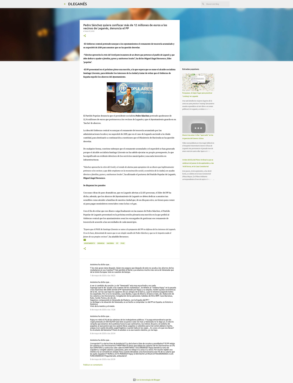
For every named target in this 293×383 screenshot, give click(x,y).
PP (117, 243)
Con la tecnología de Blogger (148, 380)
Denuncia (101, 243)
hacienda (110, 243)
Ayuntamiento (89, 243)
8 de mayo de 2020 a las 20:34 (102, 333)
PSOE (122, 243)
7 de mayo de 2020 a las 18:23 (102, 275)
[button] (84, 35)
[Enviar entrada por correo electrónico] (84, 240)
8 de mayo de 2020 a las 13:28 (102, 310)
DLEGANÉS (77, 4)
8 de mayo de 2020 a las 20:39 (102, 359)
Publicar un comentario (93, 365)
